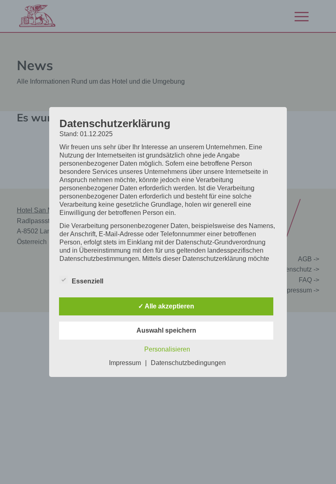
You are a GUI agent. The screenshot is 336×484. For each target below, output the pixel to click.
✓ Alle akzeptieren (166, 306)
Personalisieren (167, 349)
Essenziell (87, 281)
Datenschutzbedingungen (188, 362)
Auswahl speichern (166, 330)
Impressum (125, 362)
